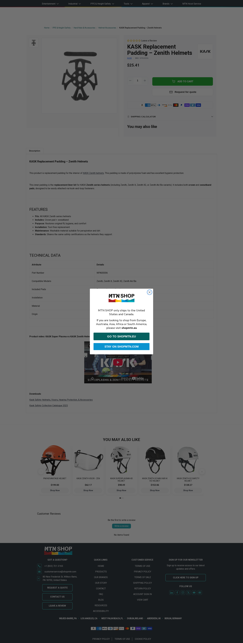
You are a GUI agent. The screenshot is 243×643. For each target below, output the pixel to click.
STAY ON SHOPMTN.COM (121, 346)
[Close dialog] (149, 292)
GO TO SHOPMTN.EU (121, 336)
